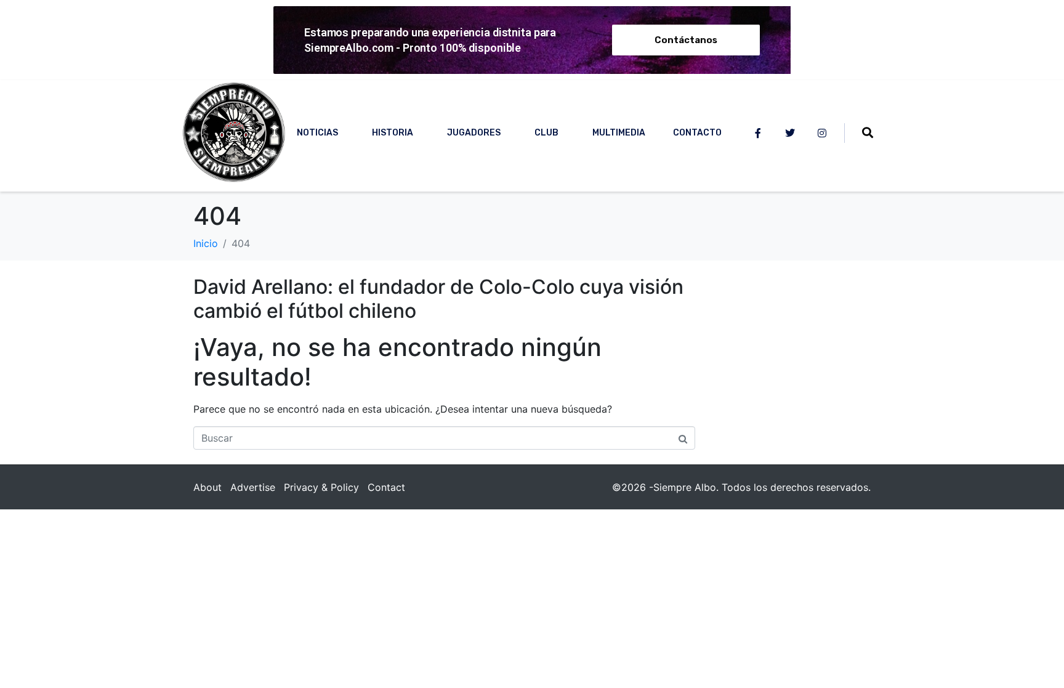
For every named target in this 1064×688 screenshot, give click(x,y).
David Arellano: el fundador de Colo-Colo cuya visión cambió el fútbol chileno (438, 298)
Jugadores (474, 132)
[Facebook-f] (758, 133)
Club (546, 132)
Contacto (697, 132)
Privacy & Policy (321, 487)
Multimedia (618, 132)
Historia (392, 132)
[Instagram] (822, 133)
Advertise (252, 487)
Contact (386, 487)
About (207, 487)
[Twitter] (790, 133)
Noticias (317, 132)
